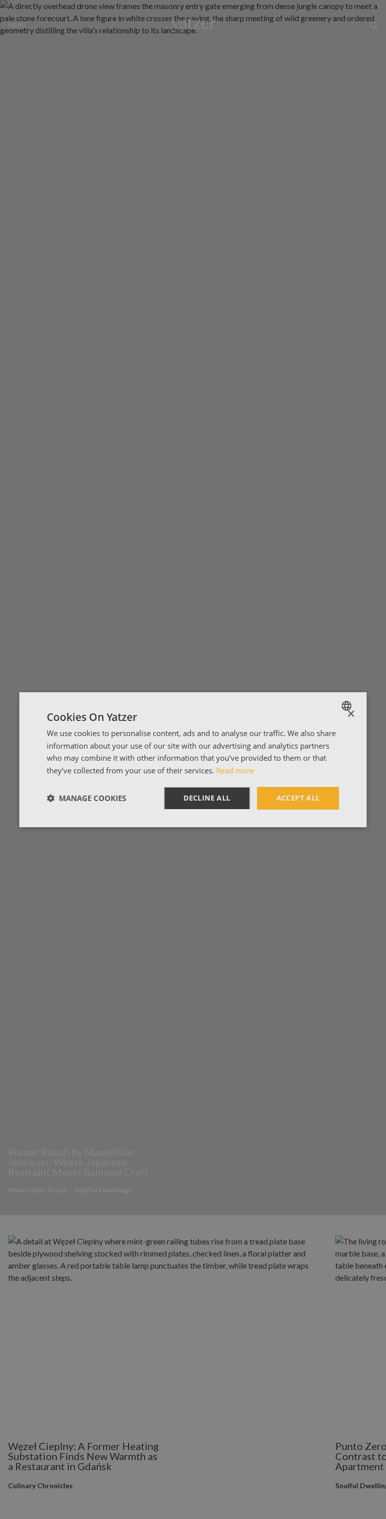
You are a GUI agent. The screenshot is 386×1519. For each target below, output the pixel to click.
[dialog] (192, 759)
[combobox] (348, 705)
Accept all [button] (298, 798)
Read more (235, 770)
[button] (86, 798)
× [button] (350, 713)
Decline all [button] (206, 798)
